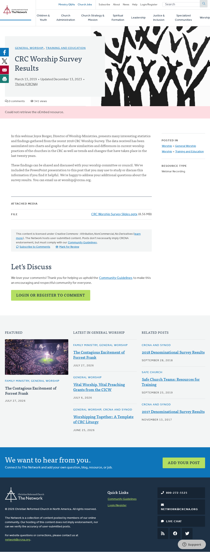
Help (134, 4)
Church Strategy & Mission (92, 18)
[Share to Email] (4, 69)
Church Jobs (85, 4)
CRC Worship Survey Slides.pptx (114, 214)
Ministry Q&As (66, 4)
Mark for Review (69, 246)
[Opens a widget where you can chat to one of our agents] (192, 545)
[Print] (4, 78)
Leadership (138, 17)
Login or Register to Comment (50, 295)
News (126, 4)
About (116, 4)
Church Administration (65, 18)
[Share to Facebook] (4, 52)
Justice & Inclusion (159, 18)
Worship (205, 17)
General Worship (29, 48)
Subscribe (104, 4)
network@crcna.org (17, 539)
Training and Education (66, 48)
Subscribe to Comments (34, 246)
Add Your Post (184, 463)
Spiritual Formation (118, 18)
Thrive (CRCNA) (26, 84)
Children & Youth (43, 18)
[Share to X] (4, 61)
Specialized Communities (183, 18)
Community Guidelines (82, 242)
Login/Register (149, 4)
